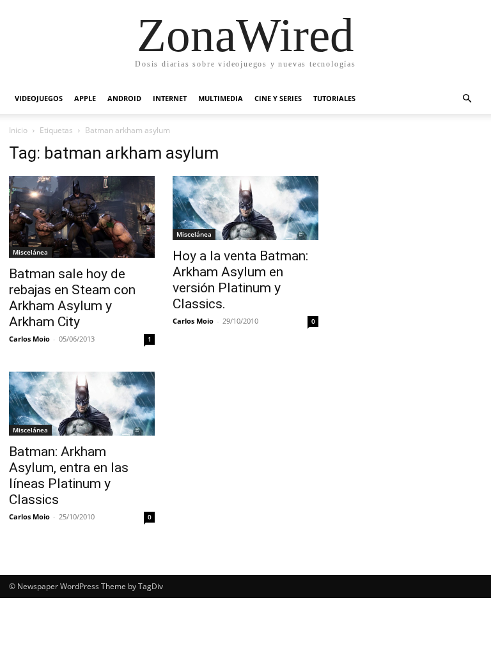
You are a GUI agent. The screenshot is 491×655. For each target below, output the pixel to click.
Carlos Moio (29, 338)
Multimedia (220, 98)
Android (124, 98)
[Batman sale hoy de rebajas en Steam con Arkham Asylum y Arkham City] (82, 217)
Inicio (18, 130)
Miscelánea (30, 252)
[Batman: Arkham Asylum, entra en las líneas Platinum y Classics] (82, 404)
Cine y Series (278, 98)
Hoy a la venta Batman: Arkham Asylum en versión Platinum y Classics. (240, 280)
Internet (170, 98)
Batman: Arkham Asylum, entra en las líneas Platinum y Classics (69, 475)
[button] (466, 99)
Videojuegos (39, 98)
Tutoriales (334, 98)
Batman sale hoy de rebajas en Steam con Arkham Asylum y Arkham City (72, 297)
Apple (85, 98)
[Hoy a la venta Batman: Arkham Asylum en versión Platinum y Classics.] (245, 208)
